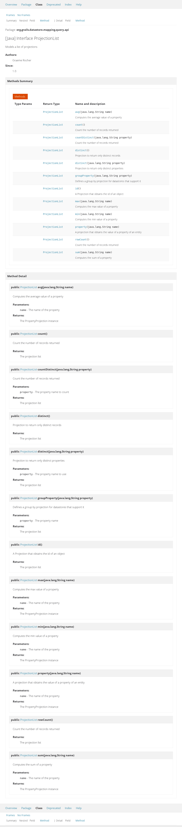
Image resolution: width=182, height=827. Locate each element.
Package (26, 4)
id (76, 188)
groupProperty (84, 175)
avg (77, 112)
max (77, 201)
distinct (81, 150)
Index (68, 4)
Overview (11, 4)
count (78, 124)
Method (44, 20)
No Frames (23, 15)
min (77, 214)
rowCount (81, 239)
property (81, 226)
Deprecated (54, 4)
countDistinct (84, 137)
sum (77, 252)
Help (79, 4)
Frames (10, 15)
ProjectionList (53, 112)
